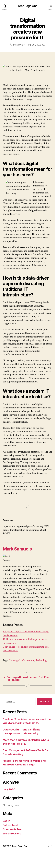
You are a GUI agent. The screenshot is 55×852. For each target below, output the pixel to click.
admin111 (20, 44)
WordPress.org (12, 833)
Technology (42, 660)
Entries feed (10, 825)
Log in (6, 820)
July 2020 (9, 789)
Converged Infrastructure (21, 660)
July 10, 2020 (38, 44)
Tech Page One (27, 5)
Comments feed (13, 829)
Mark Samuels (17, 549)
